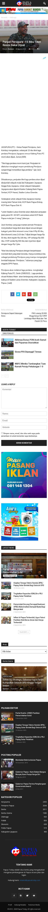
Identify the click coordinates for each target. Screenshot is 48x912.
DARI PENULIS (8, 333)
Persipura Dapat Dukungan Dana (11, 314)
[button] (44, 3)
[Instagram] (20, 895)
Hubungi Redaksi (20, 905)
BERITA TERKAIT (9, 330)
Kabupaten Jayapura (9, 832)
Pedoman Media (34, 905)
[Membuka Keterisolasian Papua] (7, 763)
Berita (3, 809)
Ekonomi (4, 824)
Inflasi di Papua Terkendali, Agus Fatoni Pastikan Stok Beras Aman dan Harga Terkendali (29, 620)
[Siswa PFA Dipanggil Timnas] (7, 354)
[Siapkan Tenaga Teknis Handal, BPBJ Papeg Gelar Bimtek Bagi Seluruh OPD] (6, 585)
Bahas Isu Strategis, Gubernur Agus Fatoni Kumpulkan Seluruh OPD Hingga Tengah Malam (23, 682)
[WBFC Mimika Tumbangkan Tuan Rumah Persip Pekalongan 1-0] (7, 366)
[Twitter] (27, 895)
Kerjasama (5, 346)
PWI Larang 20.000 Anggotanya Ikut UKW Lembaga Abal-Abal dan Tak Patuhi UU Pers (35, 317)
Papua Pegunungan (10, 575)
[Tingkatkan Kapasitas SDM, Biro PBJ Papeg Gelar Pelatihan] (6, 596)
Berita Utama (6, 813)
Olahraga (5, 358)
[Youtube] (34, 895)
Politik (3, 820)
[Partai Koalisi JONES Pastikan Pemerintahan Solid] (24, 565)
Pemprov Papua (7, 805)
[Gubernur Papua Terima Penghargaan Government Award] (7, 787)
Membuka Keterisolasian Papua (28, 760)
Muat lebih (23, 632)
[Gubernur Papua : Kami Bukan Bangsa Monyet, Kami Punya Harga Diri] (7, 775)
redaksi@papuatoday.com (30, 880)
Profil (10, 905)
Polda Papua (6, 828)
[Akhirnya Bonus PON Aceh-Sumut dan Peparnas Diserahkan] (7, 342)
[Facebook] (14, 895)
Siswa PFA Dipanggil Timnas (28, 351)
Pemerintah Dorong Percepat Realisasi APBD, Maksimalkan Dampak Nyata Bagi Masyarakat (29, 606)
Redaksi (11, 49)
